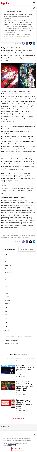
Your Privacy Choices (18, 448)
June (6, 283)
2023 (5, 311)
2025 (5, 258)
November (8, 265)
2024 (5, 307)
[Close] (34, 7)
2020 (5, 322)
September (8, 272)
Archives (7, 330)
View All (7, 304)
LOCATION (6, 426)
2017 (5, 326)
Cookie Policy (11, 445)
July (6, 279)
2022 (5, 315)
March (7, 293)
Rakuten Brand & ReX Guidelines (10, 431)
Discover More (19, 418)
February (8, 297)
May (6, 286)
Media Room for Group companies (18, 337)
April (6, 290)
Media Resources (11, 340)
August (7, 276)
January (7, 300)
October (7, 269)
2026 (5, 254)
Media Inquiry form (12, 343)
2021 (5, 319)
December (8, 262)
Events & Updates (27, 249)
